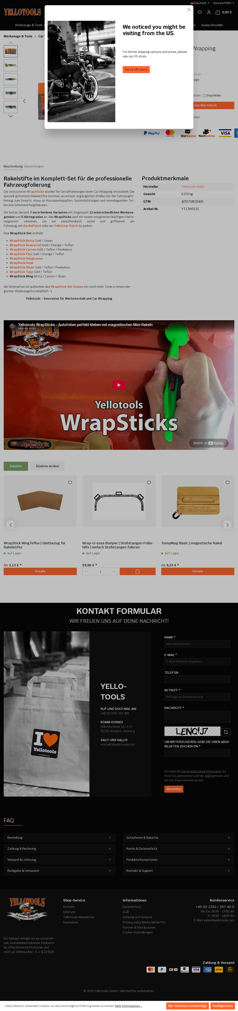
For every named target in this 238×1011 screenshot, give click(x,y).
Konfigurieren (223, 1006)
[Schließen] (189, 10)
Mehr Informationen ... (128, 1006)
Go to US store (136, 69)
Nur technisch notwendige (187, 1006)
